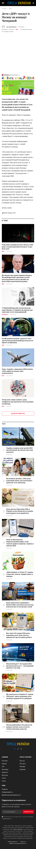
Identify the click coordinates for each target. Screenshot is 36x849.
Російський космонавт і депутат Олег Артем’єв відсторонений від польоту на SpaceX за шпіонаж (17, 341)
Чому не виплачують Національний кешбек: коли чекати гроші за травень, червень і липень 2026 (20, 543)
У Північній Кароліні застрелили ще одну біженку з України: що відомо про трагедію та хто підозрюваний (17, 310)
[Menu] (3, 3)
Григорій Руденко (11, 27)
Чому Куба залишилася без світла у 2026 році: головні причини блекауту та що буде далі (17, 247)
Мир (17, 29)
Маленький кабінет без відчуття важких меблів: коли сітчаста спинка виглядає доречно (19, 727)
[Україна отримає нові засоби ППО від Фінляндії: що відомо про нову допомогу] (18, 436)
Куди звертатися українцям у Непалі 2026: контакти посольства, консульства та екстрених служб (20, 605)
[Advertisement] (18, 52)
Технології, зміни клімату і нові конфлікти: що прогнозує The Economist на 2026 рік (17, 402)
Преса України (17, 829)
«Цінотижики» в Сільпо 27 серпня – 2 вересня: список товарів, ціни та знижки (20, 574)
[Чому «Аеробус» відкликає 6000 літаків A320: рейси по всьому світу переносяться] (18, 357)
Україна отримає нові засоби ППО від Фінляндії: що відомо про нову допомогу (19, 450)
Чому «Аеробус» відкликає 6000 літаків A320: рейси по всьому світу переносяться (17, 371)
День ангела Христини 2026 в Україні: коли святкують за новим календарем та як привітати (19, 511)
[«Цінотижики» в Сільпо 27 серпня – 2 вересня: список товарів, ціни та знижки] (18, 561)
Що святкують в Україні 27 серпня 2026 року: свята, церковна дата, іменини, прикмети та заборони (19, 696)
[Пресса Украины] (19, 3)
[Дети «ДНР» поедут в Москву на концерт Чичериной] (18, 84)
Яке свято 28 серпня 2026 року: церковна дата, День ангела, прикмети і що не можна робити (19, 635)
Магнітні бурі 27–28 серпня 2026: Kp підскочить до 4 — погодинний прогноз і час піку (19, 666)
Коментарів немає (27, 29)
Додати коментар (18, 413)
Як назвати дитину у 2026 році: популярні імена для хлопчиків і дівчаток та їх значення (19, 481)
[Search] (33, 3)
